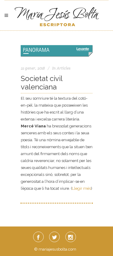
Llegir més (81, 188)
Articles (64, 68)
